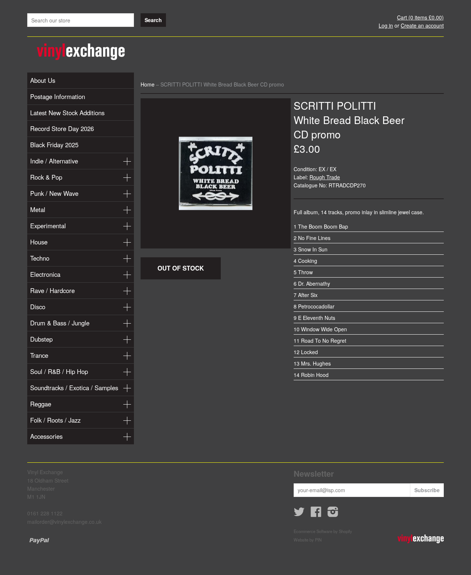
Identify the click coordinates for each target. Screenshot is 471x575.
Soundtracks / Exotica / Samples (74, 387)
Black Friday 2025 (54, 144)
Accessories (46, 436)
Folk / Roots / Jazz (55, 420)
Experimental (48, 225)
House (38, 241)
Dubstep (41, 339)
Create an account (422, 25)
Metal (37, 209)
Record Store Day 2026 (62, 128)
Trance (39, 355)
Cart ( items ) (420, 17)
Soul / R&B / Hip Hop (59, 371)
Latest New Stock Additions (67, 112)
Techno (39, 258)
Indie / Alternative (54, 160)
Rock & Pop (46, 177)
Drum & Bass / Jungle (59, 322)
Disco (37, 306)
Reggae (40, 403)
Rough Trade (324, 177)
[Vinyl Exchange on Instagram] (333, 514)
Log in (386, 25)
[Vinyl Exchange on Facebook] (316, 514)
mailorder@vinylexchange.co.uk (64, 521)
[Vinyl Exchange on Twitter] (299, 514)
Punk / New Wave (54, 193)
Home (148, 84)
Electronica (45, 274)
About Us (42, 80)
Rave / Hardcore (52, 290)
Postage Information (57, 96)
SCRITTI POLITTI (335, 105)
